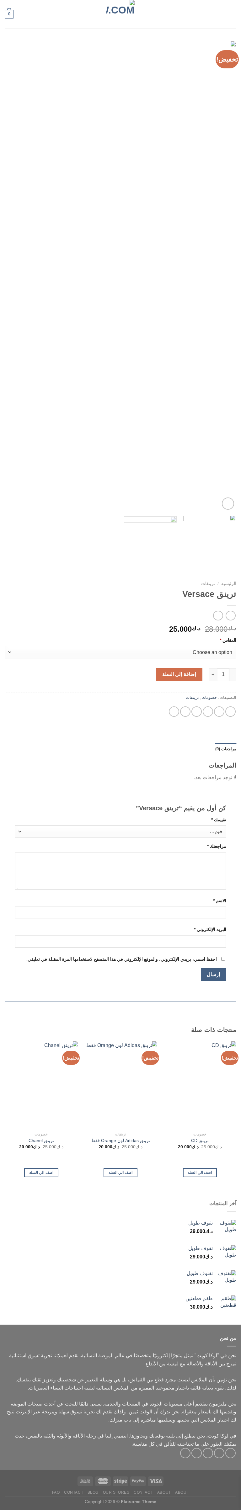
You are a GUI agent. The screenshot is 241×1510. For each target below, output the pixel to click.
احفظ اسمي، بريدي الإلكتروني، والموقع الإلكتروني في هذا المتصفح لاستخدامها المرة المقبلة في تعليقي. (121, 959)
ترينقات (208, 583)
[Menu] (232, 14)
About (182, 1492)
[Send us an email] (196, 1453)
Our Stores (116, 1492)
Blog (93, 1492)
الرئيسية (228, 583)
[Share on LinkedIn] (174, 711)
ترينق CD (200, 1140)
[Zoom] (228, 503)
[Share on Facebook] (219, 711)
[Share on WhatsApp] (230, 711)
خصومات (209, 697)
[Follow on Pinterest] (185, 1453)
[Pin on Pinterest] (185, 711)
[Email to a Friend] (196, 711)
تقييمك (218, 819)
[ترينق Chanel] (41, 1085)
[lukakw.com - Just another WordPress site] (120, 14)
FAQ (56, 1492)
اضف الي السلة (200, 1172)
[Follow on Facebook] (230, 1453)
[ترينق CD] (199, 1085)
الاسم (219, 900)
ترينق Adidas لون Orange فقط (120, 1140)
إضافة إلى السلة (179, 674)
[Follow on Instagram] (219, 1453)
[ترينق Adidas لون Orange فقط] (120, 1085)
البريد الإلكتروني (210, 929)
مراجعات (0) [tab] (225, 749)
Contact (143, 1492)
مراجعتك (216, 846)
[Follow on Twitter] (208, 1453)
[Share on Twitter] (208, 711)
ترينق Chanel (41, 1140)
